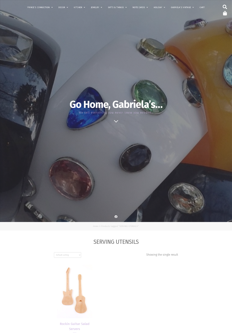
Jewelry (95, 7)
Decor (62, 7)
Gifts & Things (116, 7)
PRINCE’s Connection (38, 7)
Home (96, 226)
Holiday (158, 7)
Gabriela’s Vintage (181, 7)
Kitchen (78, 7)
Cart (202, 7)
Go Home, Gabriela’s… (116, 105)
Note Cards (139, 7)
